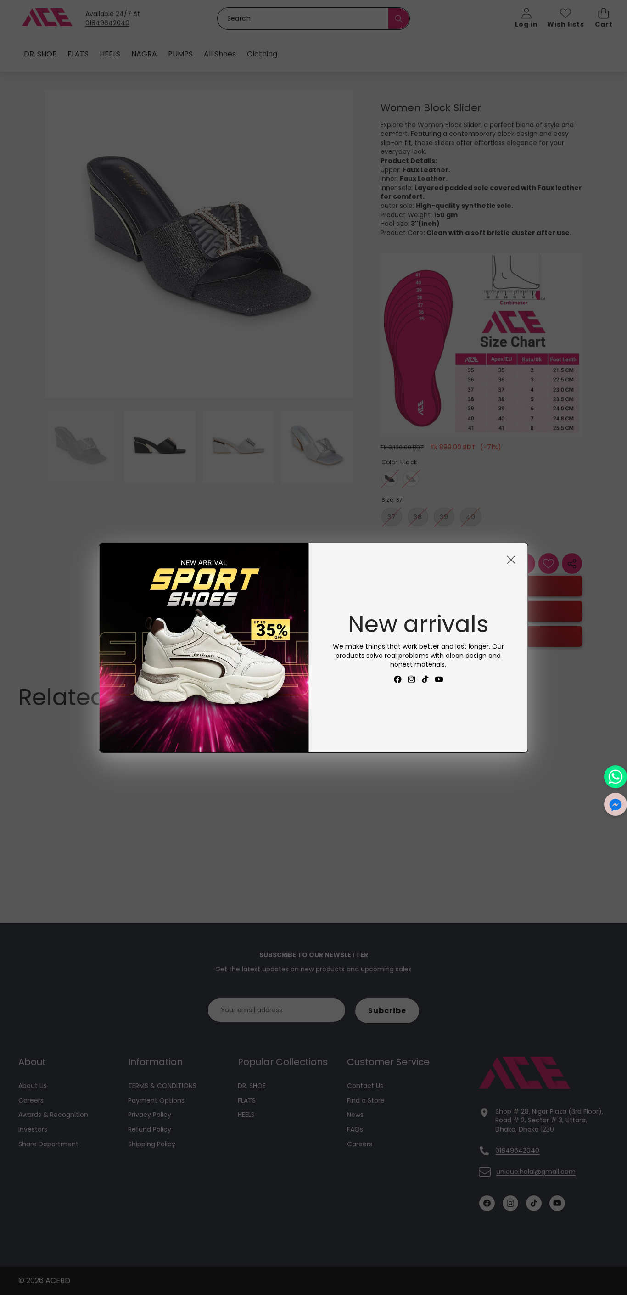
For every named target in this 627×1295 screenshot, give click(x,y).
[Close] (511, 559)
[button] (615, 804)
